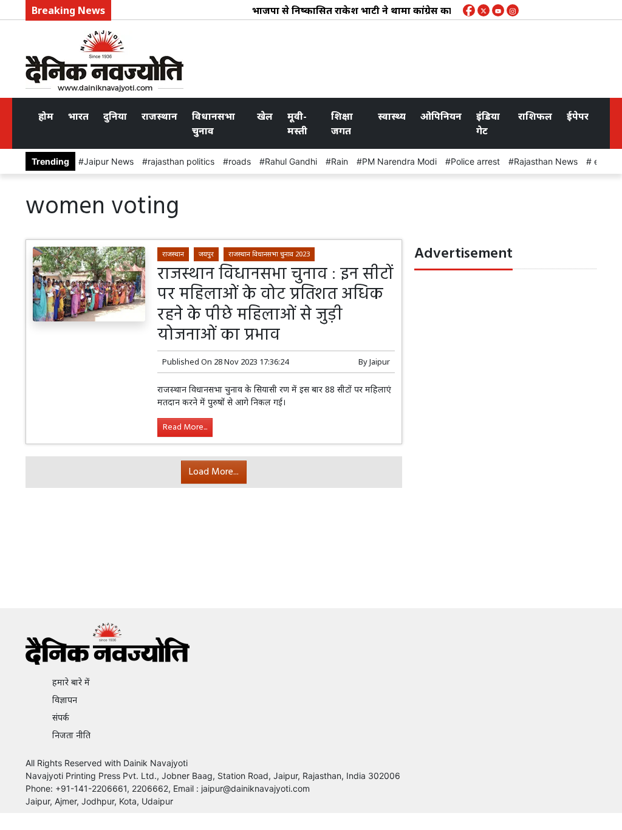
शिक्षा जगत (342, 123)
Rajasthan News (546, 161)
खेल (265, 116)
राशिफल (535, 116)
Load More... (214, 472)
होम (45, 116)
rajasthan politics (181, 161)
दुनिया (115, 116)
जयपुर (206, 253)
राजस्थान (159, 116)
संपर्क (60, 717)
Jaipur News (109, 161)
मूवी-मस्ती (297, 123)
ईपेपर (578, 116)
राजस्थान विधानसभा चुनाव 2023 (269, 253)
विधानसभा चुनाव (213, 123)
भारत (78, 116)
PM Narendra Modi (399, 161)
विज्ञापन (64, 700)
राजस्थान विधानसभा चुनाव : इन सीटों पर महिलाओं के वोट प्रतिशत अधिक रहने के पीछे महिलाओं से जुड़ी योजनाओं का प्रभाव (275, 305)
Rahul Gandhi (291, 161)
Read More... (185, 427)
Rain (339, 161)
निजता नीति (71, 735)
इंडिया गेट (488, 123)
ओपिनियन (441, 116)
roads (239, 161)
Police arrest (475, 161)
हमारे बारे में (71, 682)
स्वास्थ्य (392, 116)
